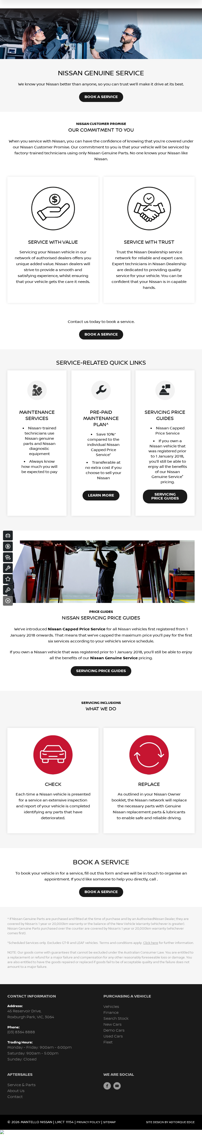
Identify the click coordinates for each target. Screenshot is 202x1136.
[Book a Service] (8, 568)
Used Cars (113, 1036)
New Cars (112, 1024)
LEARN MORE (101, 495)
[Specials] (8, 579)
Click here (150, 943)
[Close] (8, 601)
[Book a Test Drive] (8, 590)
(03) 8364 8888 (21, 1032)
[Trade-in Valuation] (8, 535)
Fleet (108, 1042)
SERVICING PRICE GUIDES (165, 496)
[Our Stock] (8, 557)
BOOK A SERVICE (101, 97)
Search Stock (116, 1018)
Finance (110, 1012)
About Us (16, 1091)
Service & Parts (21, 1085)
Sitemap (109, 1122)
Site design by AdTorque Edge (170, 1122)
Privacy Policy (88, 1122)
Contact (15, 1097)
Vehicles (111, 1006)
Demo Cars (114, 1030)
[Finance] (8, 546)
